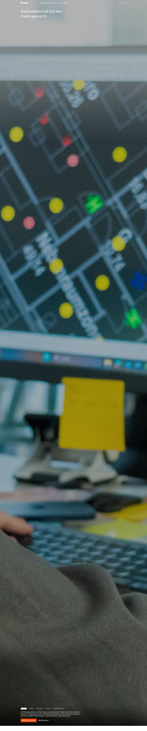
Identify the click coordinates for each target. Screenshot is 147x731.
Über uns (59, 3)
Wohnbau (24, 708)
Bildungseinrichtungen (58, 708)
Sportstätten (39, 708)
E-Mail (125, 2)
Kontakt (65, 3)
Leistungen (42, 3)
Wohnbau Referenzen (29, 720)
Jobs (54, 3)
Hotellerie (48, 708)
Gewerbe (31, 708)
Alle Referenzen (43, 720)
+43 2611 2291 (121, 2)
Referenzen (49, 3)
